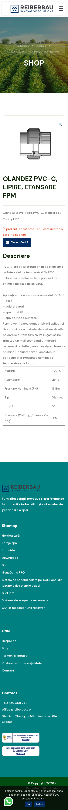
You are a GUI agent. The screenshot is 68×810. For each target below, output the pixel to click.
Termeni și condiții (15, 656)
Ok (28, 804)
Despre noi (9, 641)
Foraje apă (9, 543)
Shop (5, 565)
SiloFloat (8, 593)
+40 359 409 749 (14, 703)
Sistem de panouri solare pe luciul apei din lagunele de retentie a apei (32, 583)
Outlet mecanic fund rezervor (23, 608)
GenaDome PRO (13, 572)
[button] (60, 124)
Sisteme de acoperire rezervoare (25, 600)
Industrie (8, 550)
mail (23, 341)
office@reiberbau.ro (16, 709)
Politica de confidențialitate (22, 663)
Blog (5, 648)
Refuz (39, 804)
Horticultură (11, 536)
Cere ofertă (19, 242)
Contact (8, 670)
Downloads (10, 558)
